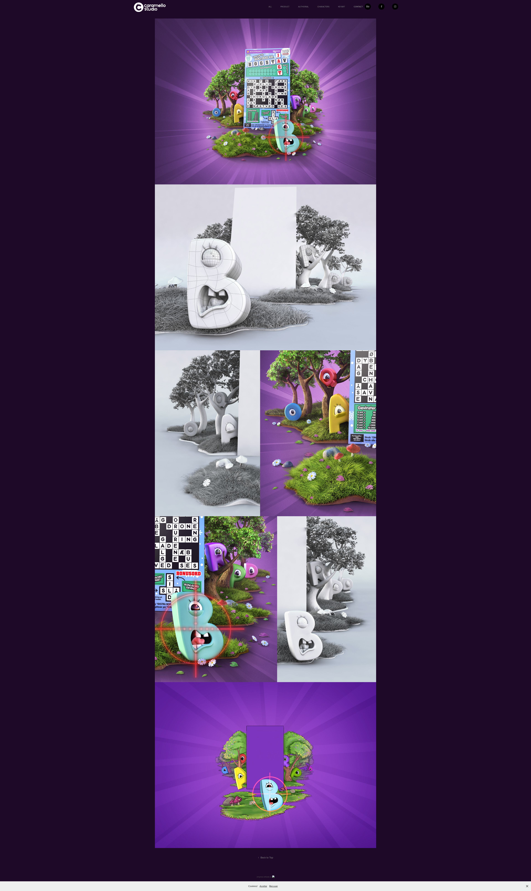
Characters (323, 6)
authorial (303, 6)
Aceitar (263, 886)
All (270, 6)
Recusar (273, 886)
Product (284, 6)
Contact (358, 6)
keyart (341, 6)
